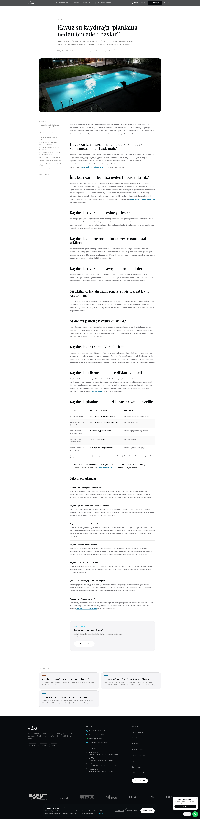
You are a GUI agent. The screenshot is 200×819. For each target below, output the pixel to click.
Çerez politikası (98, 813)
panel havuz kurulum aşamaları (142, 199)
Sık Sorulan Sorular (138, 773)
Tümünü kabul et (147, 810)
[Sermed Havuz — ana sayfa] (31, 2)
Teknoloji (75, 3)
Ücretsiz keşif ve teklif (107, 468)
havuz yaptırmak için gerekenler (93, 167)
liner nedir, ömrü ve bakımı (86, 608)
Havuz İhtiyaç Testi (138, 755)
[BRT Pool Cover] (87, 797)
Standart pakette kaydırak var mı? (50, 157)
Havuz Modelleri (61, 3)
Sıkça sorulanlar (44, 174)
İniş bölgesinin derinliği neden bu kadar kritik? (49, 133)
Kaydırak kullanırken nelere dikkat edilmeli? (50, 165)
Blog (61, 19)
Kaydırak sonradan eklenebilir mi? (50, 160)
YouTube (53, 745)
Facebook (43, 745)
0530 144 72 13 (96, 735)
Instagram (32, 745)
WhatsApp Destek (95, 739)
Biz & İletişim (155, 3)
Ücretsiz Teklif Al (83, 644)
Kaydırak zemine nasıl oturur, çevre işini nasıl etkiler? (48, 143)
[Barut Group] (38, 797)
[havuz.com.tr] (111, 797)
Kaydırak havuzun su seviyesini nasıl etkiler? (49, 148)
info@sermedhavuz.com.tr (98, 742)
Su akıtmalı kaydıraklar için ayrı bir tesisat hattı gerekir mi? (50, 153)
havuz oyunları (97, 391)
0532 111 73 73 (139, 3)
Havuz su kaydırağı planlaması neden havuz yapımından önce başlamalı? (49, 127)
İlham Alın (86, 3)
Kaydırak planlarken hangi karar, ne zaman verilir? (49, 170)
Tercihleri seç (119, 810)
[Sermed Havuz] (64, 797)
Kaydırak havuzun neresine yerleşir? (48, 138)
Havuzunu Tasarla (104, 3)
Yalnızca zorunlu (132, 810)
